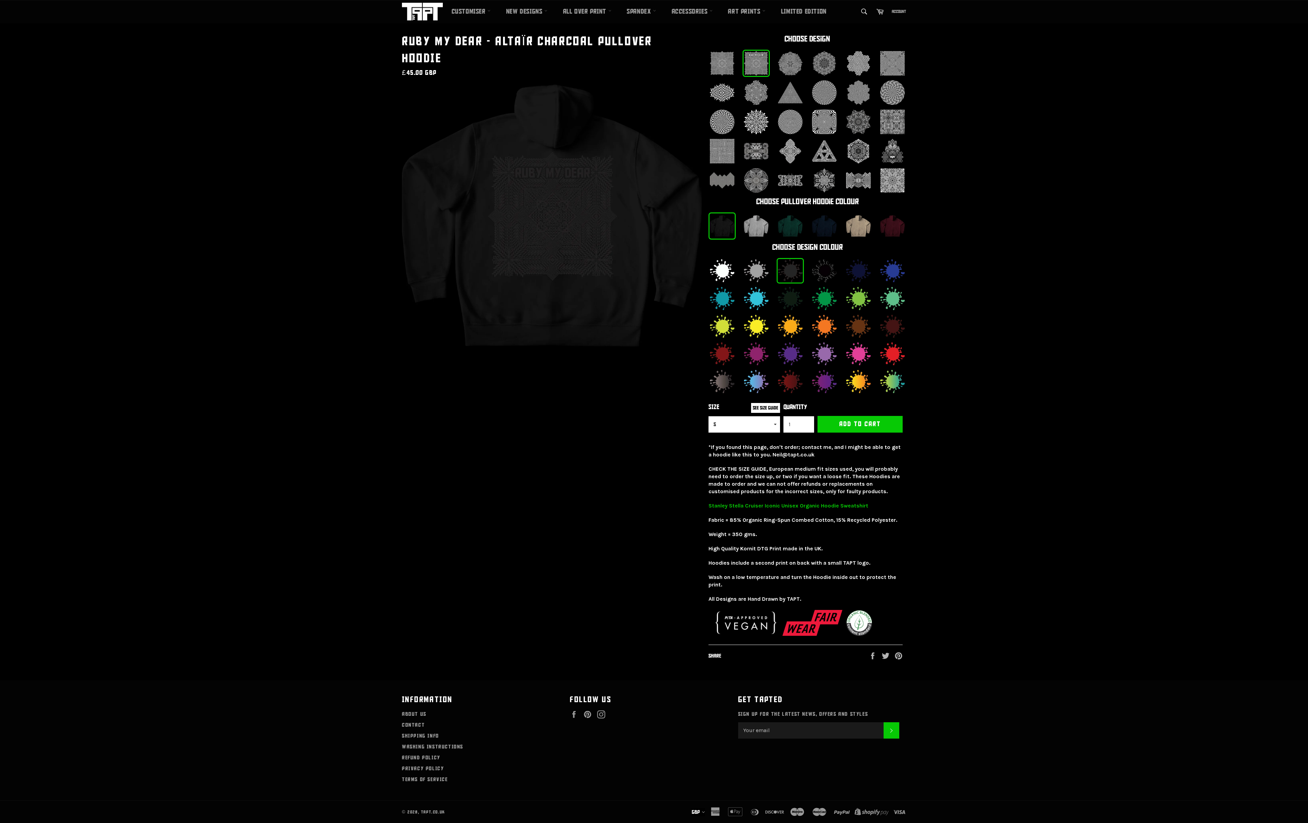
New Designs (525, 11)
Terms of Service (425, 779)
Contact (413, 725)
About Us (414, 714)
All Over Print (585, 11)
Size (713, 407)
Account (899, 12)
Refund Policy (421, 757)
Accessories (691, 11)
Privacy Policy (423, 768)
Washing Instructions (432, 747)
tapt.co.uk (433, 812)
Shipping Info (420, 736)
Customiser (470, 11)
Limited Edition (804, 11)
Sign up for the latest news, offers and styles (803, 714)
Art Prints (745, 11)
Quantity (795, 407)
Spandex (640, 11)
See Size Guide (765, 408)
